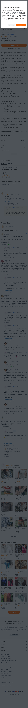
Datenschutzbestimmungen (16, 12)
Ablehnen (11, 25)
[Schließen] (25, 3)
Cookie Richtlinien (6, 13)
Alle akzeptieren (20, 25)
